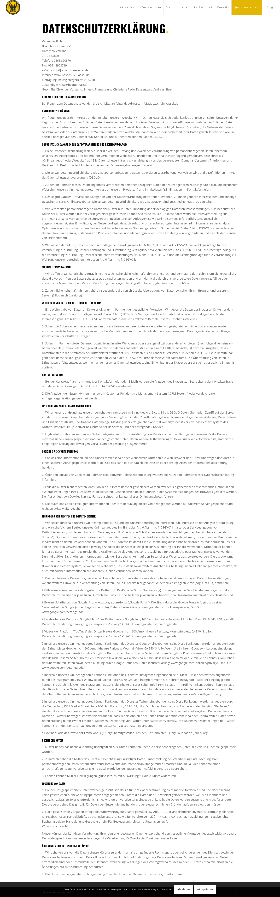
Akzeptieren (205, 889)
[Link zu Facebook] (267, 7)
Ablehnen (183, 889)
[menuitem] (127, 7)
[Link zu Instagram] (271, 7)
